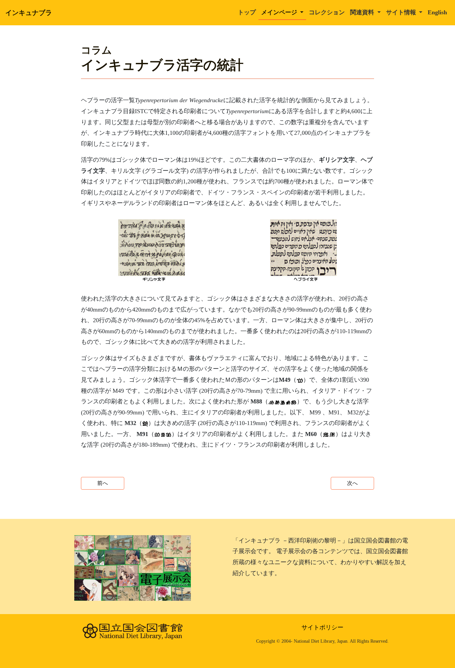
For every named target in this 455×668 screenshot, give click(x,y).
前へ (102, 483)
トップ (247, 12)
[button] (152, 251)
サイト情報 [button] (402, 12)
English (437, 12)
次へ (352, 483)
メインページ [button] (280, 12)
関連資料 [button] (363, 12)
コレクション (327, 12)
